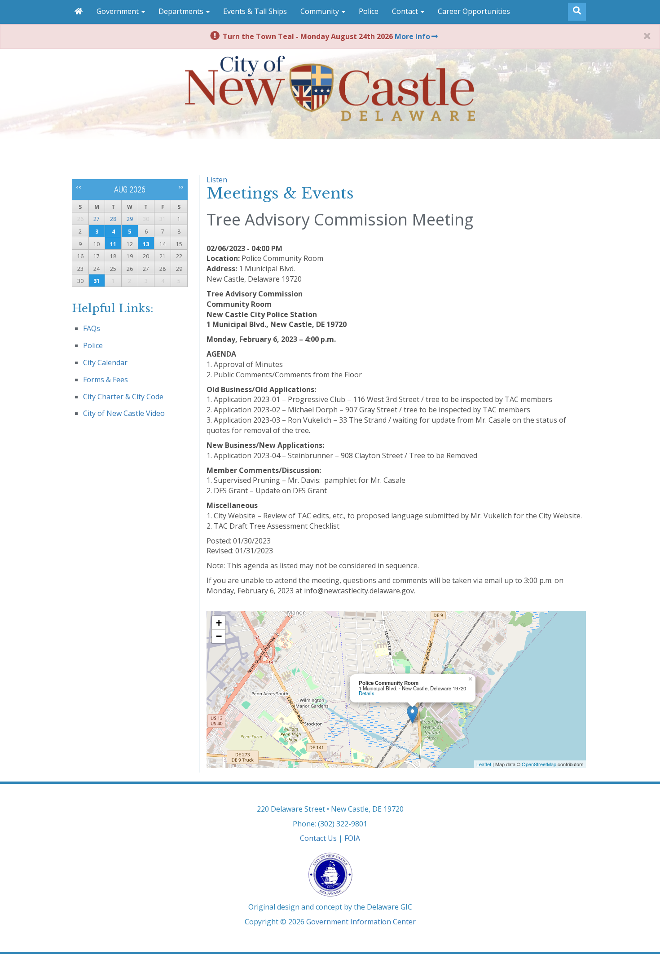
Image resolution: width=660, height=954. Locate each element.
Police (368, 11)
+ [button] (219, 622)
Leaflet (483, 764)
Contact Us (318, 838)
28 (113, 219)
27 (96, 219)
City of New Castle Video (124, 413)
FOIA (352, 838)
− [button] (219, 636)
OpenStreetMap (539, 764)
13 (146, 244)
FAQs (91, 328)
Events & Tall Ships (255, 11)
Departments (181, 11)
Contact (406, 11)
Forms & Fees (105, 379)
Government (119, 11)
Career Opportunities (474, 11)
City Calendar (105, 362)
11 (113, 244)
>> (181, 187)
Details (366, 693)
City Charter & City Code (123, 397)
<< (78, 187)
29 (130, 219)
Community (320, 11)
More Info (412, 36)
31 (96, 281)
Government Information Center (361, 922)
